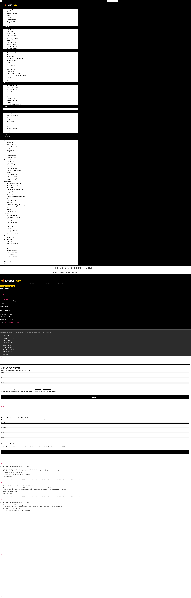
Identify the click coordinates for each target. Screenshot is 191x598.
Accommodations (12, 119)
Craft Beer (10, 96)
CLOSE (3, 407)
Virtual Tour (10, 102)
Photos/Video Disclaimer (14, 104)
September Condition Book (15, 58)
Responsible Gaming (8, 338)
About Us (9, 113)
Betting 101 (10, 40)
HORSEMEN (7, 50)
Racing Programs (12, 13)
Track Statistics (11, 19)
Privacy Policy (7, 335)
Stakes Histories (11, 25)
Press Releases (11, 109)
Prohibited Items (12, 123)
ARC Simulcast (11, 21)
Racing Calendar (12, 12)
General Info (7, 110)
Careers (9, 132)
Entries (9, 62)
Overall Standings (12, 46)
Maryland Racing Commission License (18, 75)
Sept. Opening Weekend (14, 87)
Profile (9, 79)
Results (9, 15)
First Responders (12, 89)
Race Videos (10, 17)
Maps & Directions (12, 128)
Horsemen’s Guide (12, 55)
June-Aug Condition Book (14, 60)
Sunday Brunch (11, 98)
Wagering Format (12, 44)
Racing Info (10, 10)
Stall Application (11, 69)
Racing (6, 7)
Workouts (10, 68)
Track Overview (11, 23)
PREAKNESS (7, 134)
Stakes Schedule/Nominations (16, 66)
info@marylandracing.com (11, 322)
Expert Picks (10, 29)
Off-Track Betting (12, 48)
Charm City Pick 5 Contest (14, 39)
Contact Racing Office (13, 73)
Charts (9, 77)
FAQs (8, 130)
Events (6, 82)
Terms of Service (8, 337)
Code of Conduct (12, 125)
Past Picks (10, 31)
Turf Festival (10, 95)
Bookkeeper (10, 71)
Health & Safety (11, 121)
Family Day (10, 91)
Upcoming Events (12, 85)
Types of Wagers (12, 42)
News (5, 106)
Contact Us (7, 136)
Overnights (10, 64)
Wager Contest (11, 35)
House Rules (10, 56)
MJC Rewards (11, 126)
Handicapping (8, 26)
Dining (9, 117)
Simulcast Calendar (12, 33)
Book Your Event (12, 100)
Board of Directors (12, 115)
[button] (39, 138)
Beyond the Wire (12, 81)
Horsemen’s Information (14, 53)
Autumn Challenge (12, 37)
